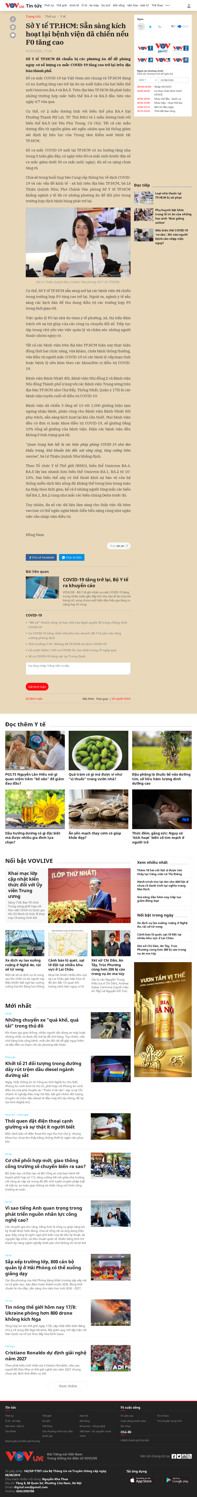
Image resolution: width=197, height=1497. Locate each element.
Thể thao (157, 5)
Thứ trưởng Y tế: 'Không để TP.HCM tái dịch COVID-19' (67, 644)
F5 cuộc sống (130, 1407)
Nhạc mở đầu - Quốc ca (167, 98)
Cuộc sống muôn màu (133, 1421)
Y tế (63, 17)
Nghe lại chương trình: (155, 72)
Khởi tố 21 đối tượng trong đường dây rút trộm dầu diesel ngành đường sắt (43, 1069)
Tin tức (9, 1300)
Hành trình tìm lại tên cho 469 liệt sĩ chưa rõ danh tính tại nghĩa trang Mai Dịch (162, 885)
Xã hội (8, 1013)
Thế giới (61, 5)
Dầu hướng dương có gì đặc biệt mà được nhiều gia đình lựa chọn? (32, 837)
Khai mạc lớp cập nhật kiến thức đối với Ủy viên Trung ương (25, 884)
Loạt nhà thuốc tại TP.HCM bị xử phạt (168, 195)
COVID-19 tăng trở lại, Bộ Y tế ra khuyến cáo (95, 582)
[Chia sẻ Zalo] (13, 27)
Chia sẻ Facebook (43, 557)
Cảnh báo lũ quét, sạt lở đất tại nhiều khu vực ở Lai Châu (66, 965)
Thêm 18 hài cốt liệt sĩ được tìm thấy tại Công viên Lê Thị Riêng (159, 872)
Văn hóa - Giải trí (138, 5)
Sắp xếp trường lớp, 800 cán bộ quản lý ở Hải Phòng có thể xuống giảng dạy (43, 1268)
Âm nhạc (126, 1426)
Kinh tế (74, 5)
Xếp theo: (88, 698)
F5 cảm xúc (127, 1415)
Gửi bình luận (37, 687)
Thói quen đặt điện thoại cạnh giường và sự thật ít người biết (40, 1124)
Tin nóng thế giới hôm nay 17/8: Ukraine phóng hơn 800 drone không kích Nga (41, 1313)
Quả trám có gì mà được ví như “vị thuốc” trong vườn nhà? (95, 776)
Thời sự (49, 5)
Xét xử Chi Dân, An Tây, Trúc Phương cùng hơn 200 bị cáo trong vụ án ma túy (108, 967)
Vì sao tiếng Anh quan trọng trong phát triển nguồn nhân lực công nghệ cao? (43, 1214)
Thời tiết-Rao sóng (164, 111)
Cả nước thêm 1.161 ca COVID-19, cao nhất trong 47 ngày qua (72, 650)
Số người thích (121, 698)
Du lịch (105, 5)
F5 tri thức (163, 1415)
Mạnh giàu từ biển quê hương (22, 1441)
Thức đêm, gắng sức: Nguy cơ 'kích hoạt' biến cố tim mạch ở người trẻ (158, 837)
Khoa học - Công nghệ (16, 1114)
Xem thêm (68, 1386)
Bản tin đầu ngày (164, 107)
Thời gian (102, 699)
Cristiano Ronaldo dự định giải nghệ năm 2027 (45, 1355)
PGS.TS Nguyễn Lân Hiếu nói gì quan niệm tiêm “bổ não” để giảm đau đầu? (34, 779)
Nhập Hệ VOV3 (162, 86)
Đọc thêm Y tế (25, 724)
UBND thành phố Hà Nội (135, 1440)
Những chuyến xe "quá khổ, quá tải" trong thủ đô (42, 1023)
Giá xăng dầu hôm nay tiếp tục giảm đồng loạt (159, 899)
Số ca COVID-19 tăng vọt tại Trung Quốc (57, 656)
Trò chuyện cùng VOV (169, 1421)
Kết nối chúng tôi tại (155, 1456)
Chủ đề (126, 1432)
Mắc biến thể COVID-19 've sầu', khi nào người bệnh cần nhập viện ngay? (171, 236)
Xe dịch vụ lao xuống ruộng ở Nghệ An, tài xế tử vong (23, 965)
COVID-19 (34, 615)
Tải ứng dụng (136, 1471)
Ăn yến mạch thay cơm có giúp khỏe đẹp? (95, 835)
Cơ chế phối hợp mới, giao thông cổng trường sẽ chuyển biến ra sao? (45, 1163)
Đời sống (119, 5)
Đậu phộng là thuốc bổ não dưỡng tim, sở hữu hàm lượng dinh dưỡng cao (161, 779)
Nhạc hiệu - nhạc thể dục (168, 102)
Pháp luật (10, 1057)
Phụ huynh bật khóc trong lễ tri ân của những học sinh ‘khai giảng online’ (173, 216)
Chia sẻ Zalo (74, 557)
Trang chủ (33, 17)
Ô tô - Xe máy (90, 5)
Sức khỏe (10, 1431)
